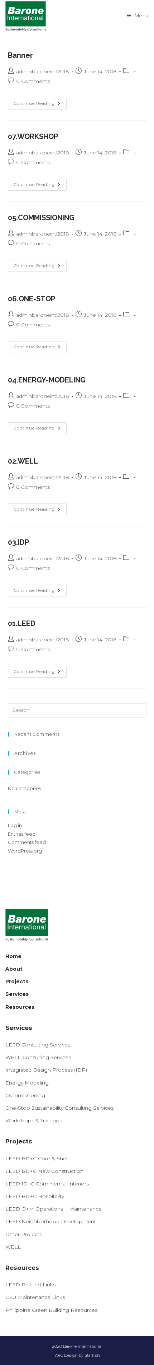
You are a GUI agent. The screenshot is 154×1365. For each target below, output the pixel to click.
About (14, 969)
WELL (13, 1247)
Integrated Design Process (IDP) (46, 1070)
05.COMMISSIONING (41, 217)
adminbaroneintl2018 (42, 71)
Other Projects (23, 1234)
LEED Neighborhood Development (50, 1221)
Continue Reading (40, 104)
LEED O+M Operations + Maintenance (53, 1209)
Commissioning (25, 1095)
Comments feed (27, 842)
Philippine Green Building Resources (51, 1310)
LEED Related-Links (30, 1284)
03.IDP (18, 542)
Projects (16, 981)
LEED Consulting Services (37, 1044)
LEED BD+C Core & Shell (36, 1158)
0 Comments (33, 81)
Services (17, 994)
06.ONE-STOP (31, 298)
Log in (15, 825)
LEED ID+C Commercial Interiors (47, 1183)
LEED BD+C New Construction (44, 1171)
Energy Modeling (27, 1083)
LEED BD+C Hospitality (34, 1196)
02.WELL (23, 461)
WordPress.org (25, 851)
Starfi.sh (92, 1355)
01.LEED (21, 623)
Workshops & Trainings (33, 1120)
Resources (19, 1007)
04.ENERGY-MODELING (47, 380)
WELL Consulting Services (38, 1057)
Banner (20, 55)
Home (13, 956)
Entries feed (21, 834)
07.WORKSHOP (33, 136)
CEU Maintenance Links (35, 1297)
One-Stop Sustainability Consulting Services (59, 1108)
